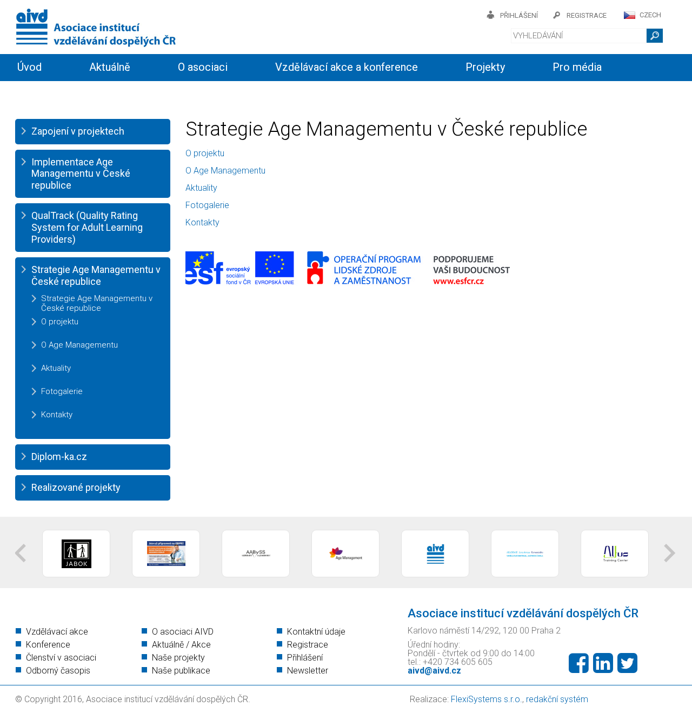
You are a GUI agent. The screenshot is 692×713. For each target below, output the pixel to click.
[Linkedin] (603, 663)
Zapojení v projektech (77, 131)
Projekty (485, 67)
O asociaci (203, 67)
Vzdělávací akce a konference (346, 67)
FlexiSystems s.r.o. (486, 699)
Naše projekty (178, 657)
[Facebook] (579, 663)
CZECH (650, 15)
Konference (48, 644)
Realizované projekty (76, 487)
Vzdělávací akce (57, 632)
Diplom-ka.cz (59, 456)
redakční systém (557, 699)
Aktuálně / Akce (181, 644)
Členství (166, 92)
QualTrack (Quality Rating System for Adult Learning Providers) (87, 227)
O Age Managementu (79, 345)
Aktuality (56, 368)
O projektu (59, 321)
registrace (587, 15)
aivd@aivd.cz (434, 670)
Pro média (577, 67)
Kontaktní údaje (316, 632)
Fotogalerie (62, 391)
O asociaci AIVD (183, 632)
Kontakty (254, 92)
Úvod (29, 67)
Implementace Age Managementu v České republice (80, 173)
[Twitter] (627, 663)
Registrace (307, 644)
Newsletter (307, 670)
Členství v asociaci (61, 657)
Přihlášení (305, 657)
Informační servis (58, 92)
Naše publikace (181, 670)
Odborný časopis (58, 670)
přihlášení (519, 15)
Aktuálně (109, 67)
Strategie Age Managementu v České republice (96, 275)
